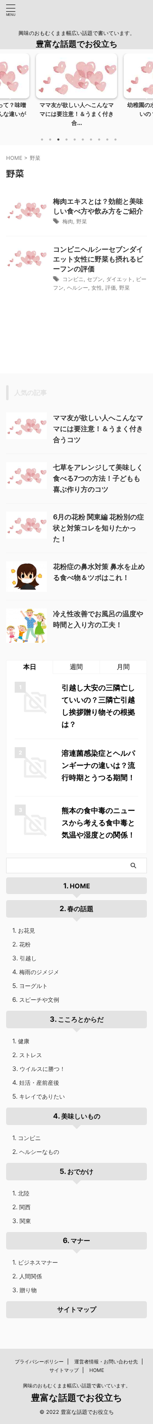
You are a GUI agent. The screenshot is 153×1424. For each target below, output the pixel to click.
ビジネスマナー (38, 1262)
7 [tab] (91, 139)
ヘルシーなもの (39, 1151)
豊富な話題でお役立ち (77, 44)
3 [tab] (58, 139)
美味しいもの (80, 1116)
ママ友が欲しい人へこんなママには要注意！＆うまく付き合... (77, 113)
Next (145, 94)
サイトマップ (76, 1309)
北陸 (23, 1193)
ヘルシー (77, 287)
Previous (7, 94)
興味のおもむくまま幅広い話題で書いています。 (77, 1386)
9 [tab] (107, 139)
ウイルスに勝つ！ (42, 1068)
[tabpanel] (76, 92)
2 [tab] (50, 139)
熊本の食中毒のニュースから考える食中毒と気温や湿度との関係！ (98, 822)
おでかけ (80, 1171)
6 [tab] (83, 139)
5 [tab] (75, 139)
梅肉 (67, 221)
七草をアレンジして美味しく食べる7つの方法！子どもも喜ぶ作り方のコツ (98, 478)
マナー (80, 1240)
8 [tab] (99, 139)
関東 (25, 1220)
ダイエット (119, 279)
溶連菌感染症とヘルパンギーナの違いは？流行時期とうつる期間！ (98, 765)
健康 (23, 1041)
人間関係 (30, 1276)
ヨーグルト (33, 985)
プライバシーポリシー (39, 1362)
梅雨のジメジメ (39, 971)
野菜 (81, 221)
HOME (80, 886)
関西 (25, 1207)
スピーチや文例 (39, 999)
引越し (28, 958)
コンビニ (73, 279)
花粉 (25, 944)
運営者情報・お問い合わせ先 (106, 1362)
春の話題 (80, 909)
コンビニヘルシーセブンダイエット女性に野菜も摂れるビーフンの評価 (98, 259)
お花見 (26, 930)
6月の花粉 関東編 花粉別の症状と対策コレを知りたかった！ (98, 528)
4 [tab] (66, 139)
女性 (96, 287)
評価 (110, 287)
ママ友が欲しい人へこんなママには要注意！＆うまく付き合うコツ (98, 429)
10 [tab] (115, 139)
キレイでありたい (42, 1096)
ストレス (30, 1054)
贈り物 (28, 1290)
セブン (95, 279)
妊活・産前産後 (39, 1082)
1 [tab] (42, 139)
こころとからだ (81, 1019)
